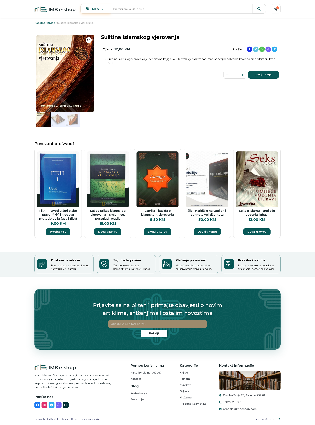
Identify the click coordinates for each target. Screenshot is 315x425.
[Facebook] (37, 405)
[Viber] (59, 405)
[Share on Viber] (268, 49)
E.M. (278, 419)
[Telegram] (51, 405)
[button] (89, 40)
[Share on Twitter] (256, 49)
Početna (39, 22)
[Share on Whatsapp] (262, 49)
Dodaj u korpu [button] (107, 231)
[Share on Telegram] (274, 49)
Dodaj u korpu (263, 74)
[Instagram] (44, 405)
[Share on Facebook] (249, 49)
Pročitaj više (58, 231)
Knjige (51, 22)
